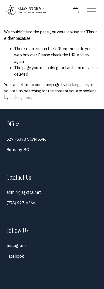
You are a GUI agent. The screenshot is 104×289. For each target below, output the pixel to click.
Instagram (16, 245)
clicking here (77, 84)
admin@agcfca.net (23, 192)
